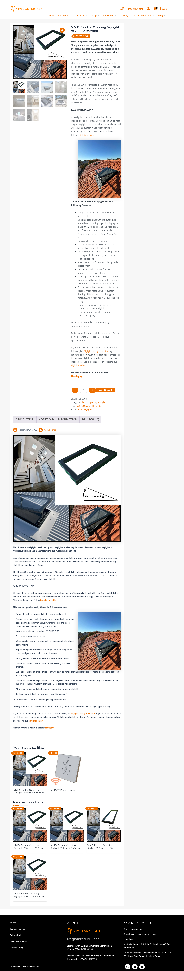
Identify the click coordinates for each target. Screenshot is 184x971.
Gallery (124, 15)
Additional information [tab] (58, 419)
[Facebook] (135, 966)
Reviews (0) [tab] (90, 419)
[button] (62, 30)
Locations (63, 15)
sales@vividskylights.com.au (144, 934)
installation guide (85, 134)
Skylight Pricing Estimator (96, 351)
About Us (79, 15)
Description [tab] (24, 419)
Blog (160, 15)
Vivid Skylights (85, 409)
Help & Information (141, 15)
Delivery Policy (16, 947)
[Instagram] (127, 966)
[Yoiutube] (142, 966)
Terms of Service (17, 929)
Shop (94, 15)
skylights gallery (78, 365)
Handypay (76, 376)
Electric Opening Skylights (93, 402)
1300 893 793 (134, 8)
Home (51, 15)
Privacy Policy (16, 935)
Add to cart (105, 390)
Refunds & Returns (18, 941)
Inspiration (108, 15)
